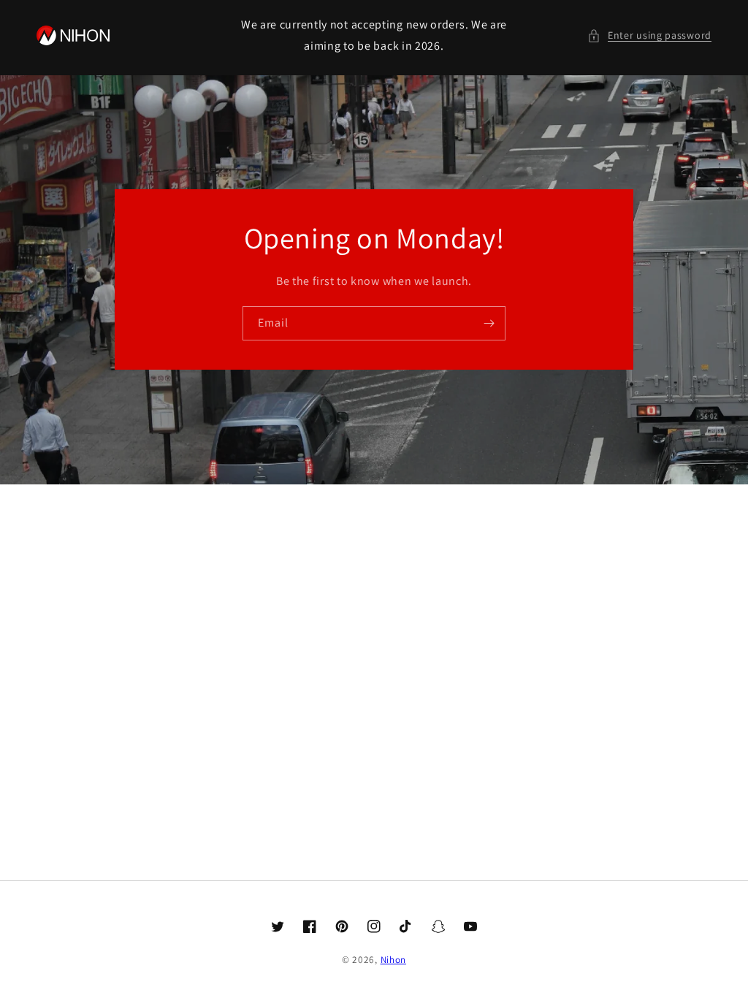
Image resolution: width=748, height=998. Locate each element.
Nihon (394, 959)
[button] (649, 35)
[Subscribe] (489, 323)
